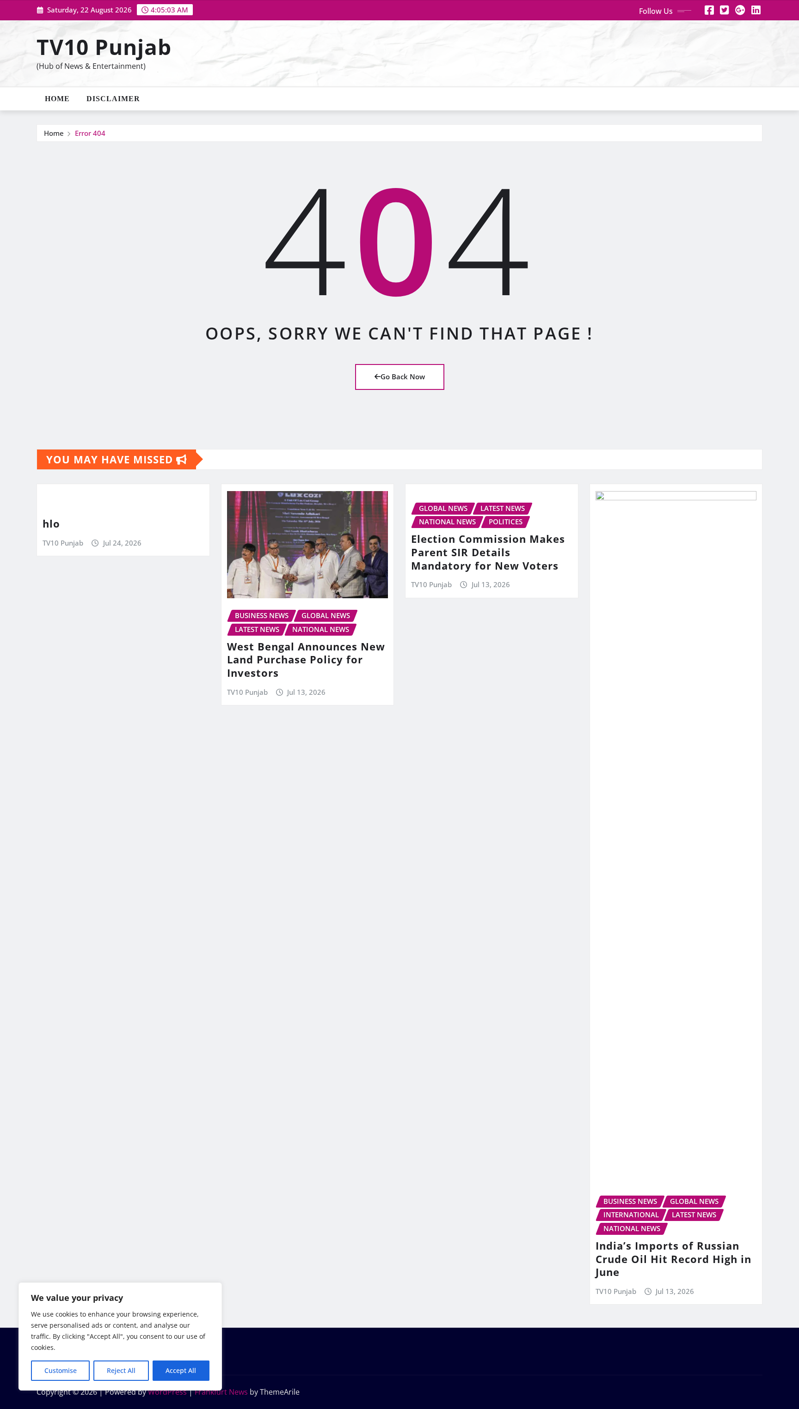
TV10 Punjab (104, 46)
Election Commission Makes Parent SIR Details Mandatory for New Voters (488, 552)
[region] (120, 1336)
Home (57, 99)
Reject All (121, 1370)
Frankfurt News (221, 1392)
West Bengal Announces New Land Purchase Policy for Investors (306, 659)
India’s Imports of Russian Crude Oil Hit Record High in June (673, 1259)
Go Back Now (403, 376)
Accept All (181, 1370)
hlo (51, 523)
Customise (60, 1370)
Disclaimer (113, 99)
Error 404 (90, 133)
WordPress (167, 1392)
